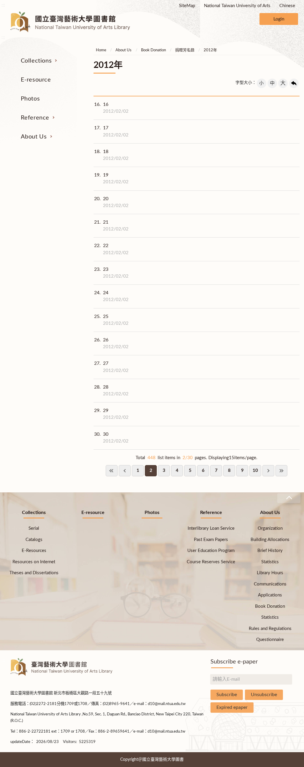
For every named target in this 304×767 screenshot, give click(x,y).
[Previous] (125, 470)
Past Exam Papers (211, 539)
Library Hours (270, 573)
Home (101, 50)
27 (111, 367)
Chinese (287, 6)
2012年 (210, 50)
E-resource (36, 80)
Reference (35, 118)
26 (111, 343)
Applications (270, 595)
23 (111, 273)
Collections (36, 61)
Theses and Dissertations (34, 573)
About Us (34, 137)
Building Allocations (270, 539)
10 (255, 470)
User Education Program (211, 550)
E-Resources (34, 550)
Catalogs (34, 539)
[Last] (281, 470)
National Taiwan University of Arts (237, 6)
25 (111, 320)
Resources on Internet (33, 562)
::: (3, 5)
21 (111, 225)
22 (111, 249)
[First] (112, 470)
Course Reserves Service (211, 562)
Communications (270, 584)
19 (111, 178)
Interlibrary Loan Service (211, 528)
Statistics (270, 562)
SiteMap (187, 6)
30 (111, 437)
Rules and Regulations (270, 628)
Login (278, 19)
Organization (270, 528)
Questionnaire (270, 639)
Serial (33, 528)
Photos (30, 99)
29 (111, 414)
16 (111, 108)
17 (111, 131)
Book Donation (153, 50)
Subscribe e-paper (234, 662)
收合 (288, 498)
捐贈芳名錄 (184, 50)
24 (111, 296)
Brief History (270, 550)
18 (111, 155)
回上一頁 (294, 83)
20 (111, 202)
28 (111, 390)
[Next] (268, 470)
